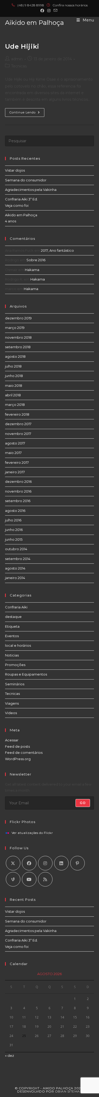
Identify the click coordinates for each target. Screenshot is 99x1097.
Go (83, 803)
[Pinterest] (77, 863)
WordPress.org (18, 759)
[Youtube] (29, 879)
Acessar (11, 740)
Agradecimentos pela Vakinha (30, 189)
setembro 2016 (17, 501)
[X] (13, 863)
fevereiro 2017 (17, 462)
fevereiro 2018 (17, 414)
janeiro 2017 (15, 472)
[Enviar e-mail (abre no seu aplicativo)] (55, 10)
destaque (13, 616)
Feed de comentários (24, 752)
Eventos (12, 636)
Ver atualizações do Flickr (32, 833)
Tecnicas (19, 66)
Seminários (14, 684)
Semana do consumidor (25, 180)
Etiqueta (12, 626)
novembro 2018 (18, 337)
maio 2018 (13, 385)
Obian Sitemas (68, 1091)
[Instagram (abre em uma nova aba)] (49, 10)
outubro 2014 (16, 549)
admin (17, 59)
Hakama (32, 270)
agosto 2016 (15, 510)
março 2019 (15, 327)
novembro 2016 (18, 491)
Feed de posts (17, 746)
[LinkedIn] (61, 863)
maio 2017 (13, 453)
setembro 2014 (17, 559)
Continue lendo (27, 113)
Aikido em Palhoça (34, 22)
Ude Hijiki (22, 46)
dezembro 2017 (18, 424)
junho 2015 (13, 539)
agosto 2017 (15, 443)
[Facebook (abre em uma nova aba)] (43, 10)
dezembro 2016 (18, 481)
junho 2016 (14, 529)
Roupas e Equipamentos (26, 674)
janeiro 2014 (15, 578)
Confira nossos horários (70, 5)
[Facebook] (29, 863)
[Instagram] (45, 863)
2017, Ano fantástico (57, 250)
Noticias (12, 655)
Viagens (12, 703)
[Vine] (13, 879)
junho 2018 (14, 376)
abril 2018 (13, 395)
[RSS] (45, 879)
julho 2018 (13, 366)
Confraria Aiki (16, 607)
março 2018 (15, 404)
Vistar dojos (15, 170)
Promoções (15, 665)
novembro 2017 (18, 434)
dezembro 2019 (18, 318)
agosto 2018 (15, 356)
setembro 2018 (18, 347)
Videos (11, 713)
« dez (9, 1055)
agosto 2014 (15, 568)
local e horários (18, 645)
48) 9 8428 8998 (31, 5)
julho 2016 (13, 520)
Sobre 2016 (35, 260)
